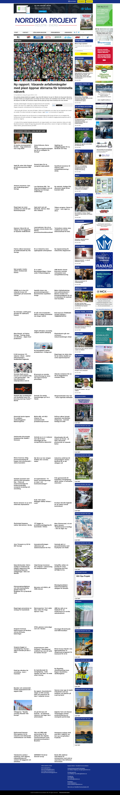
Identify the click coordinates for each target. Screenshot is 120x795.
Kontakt (25, 32)
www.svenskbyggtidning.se (48, 769)
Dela (54, 105)
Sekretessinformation (64, 792)
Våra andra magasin (39, 32)
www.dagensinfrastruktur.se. (48, 771)
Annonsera (89, 1)
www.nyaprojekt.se (45, 767)
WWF (46, 112)
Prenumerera (81, 1)
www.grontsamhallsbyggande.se (49, 772)
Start (16, 32)
